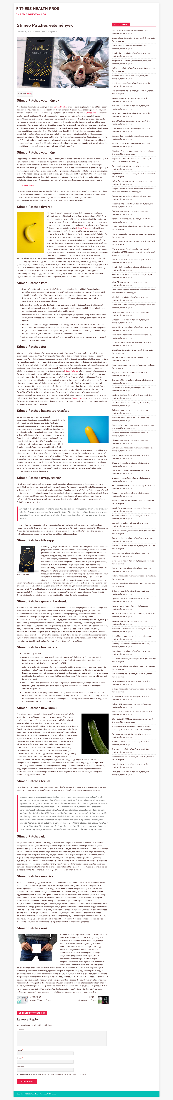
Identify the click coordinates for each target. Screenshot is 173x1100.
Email (19, 1058)
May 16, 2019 (25, 32)
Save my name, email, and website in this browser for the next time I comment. (53, 1074)
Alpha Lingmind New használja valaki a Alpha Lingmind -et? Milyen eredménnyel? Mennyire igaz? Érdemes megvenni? (133, 252)
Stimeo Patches (60, 107)
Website (20, 1066)
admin (37, 32)
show (29, 94)
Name (19, 1050)
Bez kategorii (49, 32)
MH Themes (51, 1094)
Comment (21, 1029)
